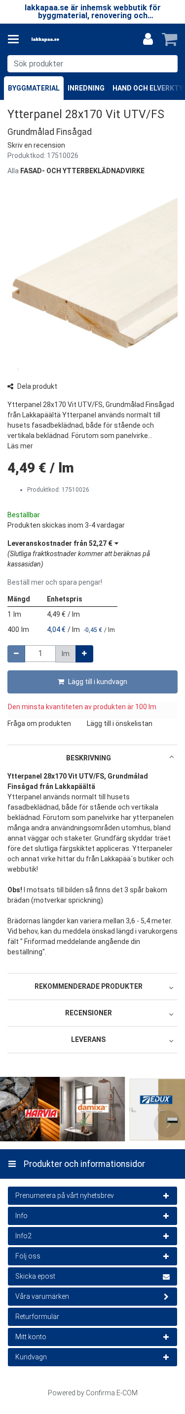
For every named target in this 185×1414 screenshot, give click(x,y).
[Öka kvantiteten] (84, 653)
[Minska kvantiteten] (16, 653)
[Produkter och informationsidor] (16, 39)
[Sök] (168, 63)
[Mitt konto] (148, 39)
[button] (36, 145)
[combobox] (92, 63)
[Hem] (61, 39)
